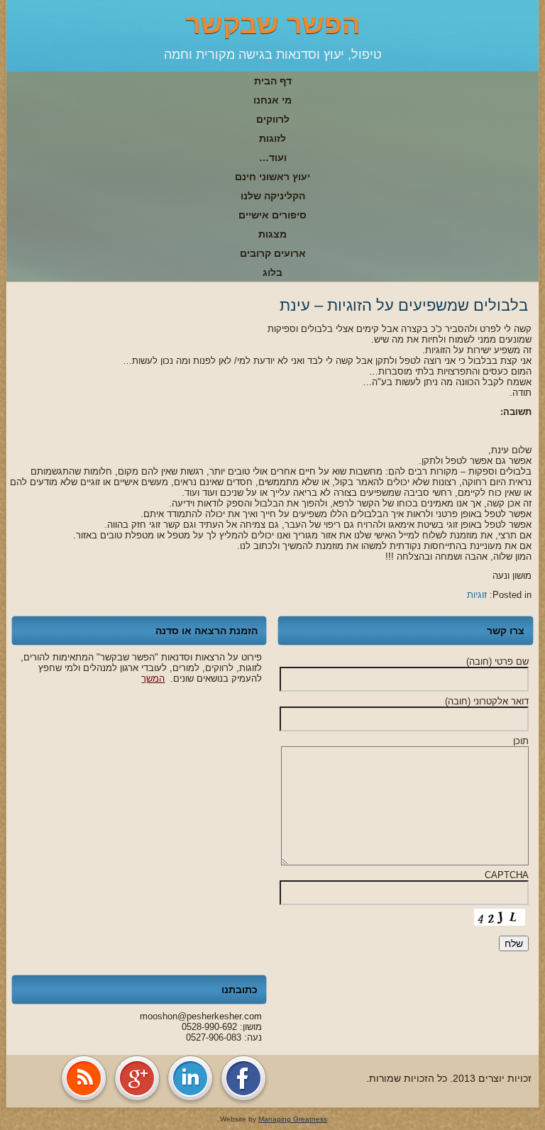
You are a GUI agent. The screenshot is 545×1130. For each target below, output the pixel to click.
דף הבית (273, 81)
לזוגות (272, 138)
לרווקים (273, 119)
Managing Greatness (292, 1119)
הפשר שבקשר (272, 24)
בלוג (272, 272)
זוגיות (477, 594)
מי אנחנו (272, 100)
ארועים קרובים (273, 253)
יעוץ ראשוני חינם (272, 176)
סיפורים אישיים (272, 215)
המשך (153, 678)
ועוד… (273, 157)
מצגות (272, 234)
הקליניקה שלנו (273, 195)
